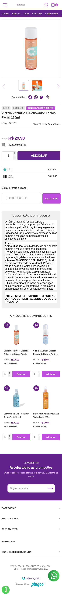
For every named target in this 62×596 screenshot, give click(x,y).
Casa (26, 13)
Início (6, 108)
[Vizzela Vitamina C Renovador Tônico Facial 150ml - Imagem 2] (37, 85)
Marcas (5, 13)
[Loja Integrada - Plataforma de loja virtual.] (31, 578)
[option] (5, 13)
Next (57, 86)
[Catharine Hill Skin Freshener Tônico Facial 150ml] (16, 413)
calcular (51, 198)
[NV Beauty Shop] (21, 4)
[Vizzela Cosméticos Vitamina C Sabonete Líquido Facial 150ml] (16, 350)
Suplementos (51, 13)
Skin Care (37, 13)
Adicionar (39, 155)
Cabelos (16, 13)
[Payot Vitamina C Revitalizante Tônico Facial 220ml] (46, 413)
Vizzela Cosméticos (49, 124)
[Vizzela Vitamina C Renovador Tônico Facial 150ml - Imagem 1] (23, 85)
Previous (4, 86)
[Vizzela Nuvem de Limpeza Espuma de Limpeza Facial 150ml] (46, 350)
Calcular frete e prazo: (14, 188)
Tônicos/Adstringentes (40, 108)
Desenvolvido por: (23, 584)
